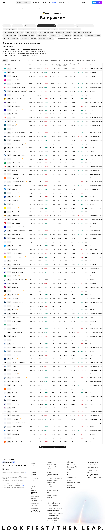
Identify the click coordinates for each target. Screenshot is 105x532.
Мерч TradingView (51, 502)
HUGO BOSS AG (16, 419)
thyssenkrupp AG (16, 245)
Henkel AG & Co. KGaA (17, 166)
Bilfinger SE (15, 392)
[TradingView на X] (3, 465)
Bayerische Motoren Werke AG (19, 147)
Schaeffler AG (15, 276)
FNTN (9, 400)
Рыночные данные (51, 464)
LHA (9, 238)
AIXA (9, 328)
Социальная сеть (71, 461)
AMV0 (9, 373)
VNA (9, 204)
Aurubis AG (15, 260)
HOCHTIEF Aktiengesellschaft (19, 155)
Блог (48, 492)
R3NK (9, 313)
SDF (9, 396)
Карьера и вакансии (52, 495)
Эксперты (69, 484)
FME (9, 230)
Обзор (48, 470)
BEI (9, 196)
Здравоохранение (95, 174)
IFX (9, 87)
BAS (9, 121)
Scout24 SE (15, 294)
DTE (9, 79)
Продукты (36, 2)
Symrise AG (15, 219)
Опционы (33, 502)
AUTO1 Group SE (16, 306)
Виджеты (89, 461)
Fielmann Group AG (17, 385)
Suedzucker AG (16, 415)
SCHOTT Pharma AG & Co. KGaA (19, 377)
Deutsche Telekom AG (17, 80)
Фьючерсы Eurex (51, 482)
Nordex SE (14, 242)
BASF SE (14, 121)
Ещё (68, 2)
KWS (9, 422)
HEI (9, 162)
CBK (9, 128)
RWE (9, 125)
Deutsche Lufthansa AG (18, 238)
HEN (9, 166)
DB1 (9, 110)
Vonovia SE (15, 204)
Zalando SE (15, 298)
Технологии (93, 72)
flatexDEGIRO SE (16, 340)
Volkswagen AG (16, 140)
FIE (9, 385)
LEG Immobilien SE (16, 351)
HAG (9, 234)
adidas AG (14, 170)
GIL (9, 362)
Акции (32, 465)
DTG (9, 144)
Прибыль (33, 490)
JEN (9, 430)
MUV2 (9, 91)
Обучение (69, 475)
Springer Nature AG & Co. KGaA (19, 347)
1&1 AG (14, 343)
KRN (9, 358)
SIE (9, 68)
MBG (9, 136)
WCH (9, 332)
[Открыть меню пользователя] (89, 2)
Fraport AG (14, 283)
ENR (9, 83)
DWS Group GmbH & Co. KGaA (19, 211)
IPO (32, 493)
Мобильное (34, 510)
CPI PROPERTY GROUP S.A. (19, 279)
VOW (9, 140)
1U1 (9, 343)
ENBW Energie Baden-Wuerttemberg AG (19, 181)
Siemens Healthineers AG (18, 132)
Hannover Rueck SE (17, 159)
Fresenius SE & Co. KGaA (18, 174)
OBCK (9, 355)
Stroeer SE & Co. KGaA (17, 441)
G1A (9, 226)
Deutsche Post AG (16, 98)
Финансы (92, 76)
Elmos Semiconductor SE (18, 438)
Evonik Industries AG (17, 253)
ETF (32, 467)
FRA (9, 283)
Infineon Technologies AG (18, 87)
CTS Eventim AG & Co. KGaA (19, 302)
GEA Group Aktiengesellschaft (19, 227)
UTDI (9, 317)
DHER (9, 223)
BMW (9, 147)
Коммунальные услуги (96, 117)
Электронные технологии (97, 87)
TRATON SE (15, 193)
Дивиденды (34, 492)
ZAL (9, 298)
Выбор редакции (71, 477)
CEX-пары (33, 472)
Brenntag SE (15, 249)
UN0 (9, 189)
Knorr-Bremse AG (16, 200)
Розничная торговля (95, 298)
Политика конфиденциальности (55, 513)
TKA (9, 245)
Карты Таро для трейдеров (54, 503)
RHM (9, 106)
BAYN (9, 113)
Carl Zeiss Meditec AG (17, 404)
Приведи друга (71, 464)
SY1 (9, 219)
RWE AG (14, 125)
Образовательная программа (95, 477)
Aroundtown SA (16, 434)
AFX (9, 404)
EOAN (9, 117)
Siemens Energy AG (17, 83)
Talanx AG (14, 151)
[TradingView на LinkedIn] (16, 465)
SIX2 (9, 389)
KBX (9, 200)
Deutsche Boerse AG (17, 110)
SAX (9, 441)
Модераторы (70, 469)
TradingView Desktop (36, 511)
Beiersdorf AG (15, 196)
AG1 (9, 306)
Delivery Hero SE (16, 223)
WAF (9, 411)
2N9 (9, 407)
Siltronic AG (15, 411)
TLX (9, 151)
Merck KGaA (15, 102)
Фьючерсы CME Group (52, 480)
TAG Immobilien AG (17, 426)
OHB (9, 336)
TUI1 (9, 366)
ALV (9, 76)
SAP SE (14, 72)
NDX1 (9, 242)
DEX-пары (33, 474)
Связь (91, 80)
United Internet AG (16, 317)
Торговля (69, 474)
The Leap (49, 475)
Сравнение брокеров (52, 474)
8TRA (9, 193)
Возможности (50, 461)
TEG (9, 426)
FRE (9, 174)
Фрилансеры (70, 485)
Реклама (89, 472)
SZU (9, 415)
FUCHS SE (14, 309)
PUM (9, 370)
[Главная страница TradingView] (3, 2)
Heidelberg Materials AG (18, 162)
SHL (9, 132)
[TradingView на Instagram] (13, 465)
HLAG (9, 177)
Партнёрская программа (93, 475)
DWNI (9, 272)
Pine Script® (34, 505)
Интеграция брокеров (93, 474)
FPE (9, 309)
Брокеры (61, 2)
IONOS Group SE (16, 321)
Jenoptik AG (15, 430)
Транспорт (93, 98)
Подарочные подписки (53, 466)
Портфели (33, 498)
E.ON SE (14, 117)
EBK (9, 181)
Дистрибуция (93, 249)
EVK (9, 253)
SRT (9, 208)
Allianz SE (14, 76)
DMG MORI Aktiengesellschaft (19, 362)
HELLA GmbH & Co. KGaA (18, 257)
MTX (9, 185)
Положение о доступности (54, 517)
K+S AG (14, 396)
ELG (9, 438)
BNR (9, 249)
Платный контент (71, 487)
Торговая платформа (92, 467)
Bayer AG (14, 113)
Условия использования (53, 510)
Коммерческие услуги (96, 423)
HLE (9, 257)
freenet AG (14, 400)
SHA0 (9, 275)
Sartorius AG (15, 208)
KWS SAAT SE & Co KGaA (18, 423)
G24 (9, 294)
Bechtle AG (15, 325)
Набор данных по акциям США (55, 484)
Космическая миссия (52, 490)
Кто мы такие (50, 488)
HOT (9, 155)
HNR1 (9, 159)
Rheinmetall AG (16, 106)
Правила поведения (72, 467)
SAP (9, 72)
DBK (9, 95)
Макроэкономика (35, 503)
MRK (9, 102)
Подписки (49, 462)
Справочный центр (52, 493)
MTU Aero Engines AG (17, 185)
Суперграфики (35, 461)
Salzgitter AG (15, 381)
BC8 (9, 324)
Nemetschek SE (16, 264)
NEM (9, 264)
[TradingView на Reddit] (25, 465)
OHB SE (14, 336)
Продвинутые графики (93, 466)
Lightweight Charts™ (92, 464)
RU (85, 2)
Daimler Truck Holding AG (18, 144)
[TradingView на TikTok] (22, 465)
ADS (9, 170)
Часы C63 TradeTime (52, 505)
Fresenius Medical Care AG (18, 230)
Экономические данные (37, 488)
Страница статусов (52, 522)
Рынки (54, 2)
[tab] (6, 25)
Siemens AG (15, 68)
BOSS (9, 419)
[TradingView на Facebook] (7, 465)
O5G (9, 279)
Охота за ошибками (52, 520)
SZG (9, 381)
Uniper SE (14, 189)
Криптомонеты (35, 470)
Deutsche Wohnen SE (17, 272)
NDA (9, 260)
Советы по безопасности (53, 518)
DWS (9, 211)
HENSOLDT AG (16, 234)
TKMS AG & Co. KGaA (17, 291)
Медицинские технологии (97, 102)
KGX (9, 287)
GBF (9, 392)
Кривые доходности (36, 500)
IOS (9, 321)
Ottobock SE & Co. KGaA (18, 355)
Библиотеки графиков (92, 462)
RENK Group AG (16, 313)
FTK (9, 340)
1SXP (9, 377)
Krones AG (14, 358)
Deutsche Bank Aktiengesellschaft (19, 95)
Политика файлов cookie (53, 515)
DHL (9, 98)
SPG (9, 347)
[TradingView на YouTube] (10, 465)
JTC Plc (14, 407)
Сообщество (46, 2)
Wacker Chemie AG (17, 332)
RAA (9, 268)
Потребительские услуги (96, 302)
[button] (40, 2)
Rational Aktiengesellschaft (19, 268)
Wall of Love (70, 462)
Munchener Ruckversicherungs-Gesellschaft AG (19, 91)
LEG (9, 351)
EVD (9, 302)
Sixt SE (14, 389)
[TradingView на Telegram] (19, 465)
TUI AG (14, 366)
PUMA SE (14, 370)
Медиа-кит (49, 497)
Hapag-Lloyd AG (16, 178)
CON (9, 215)
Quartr (23, 485)
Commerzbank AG (16, 129)
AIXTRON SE (15, 328)
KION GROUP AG (16, 287)
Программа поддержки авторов (75, 466)
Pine (32, 475)
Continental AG (15, 215)
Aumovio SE (15, 374)
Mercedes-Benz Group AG (18, 136)
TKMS (9, 291)
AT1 (9, 434)
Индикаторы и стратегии (73, 482)
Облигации (34, 469)
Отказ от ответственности (53, 511)
